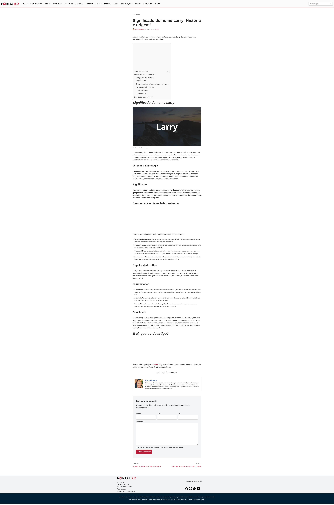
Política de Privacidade (124, 487)
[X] (198, 489)
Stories (157, 4)
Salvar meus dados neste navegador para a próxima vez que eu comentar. (160, 447)
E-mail (159, 413)
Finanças (89, 4)
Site (179, 413)
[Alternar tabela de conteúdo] (167, 71)
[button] (50, 3)
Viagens (138, 4)
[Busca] (331, 4)
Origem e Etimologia (145, 77)
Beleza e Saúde (36, 4)
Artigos (25, 4)
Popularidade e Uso (145, 87)
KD (133, 14)
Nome (138, 413)
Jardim (115, 4)
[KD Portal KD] (10, 4)
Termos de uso (121, 489)
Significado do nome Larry (145, 74)
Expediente (120, 482)
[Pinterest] (194, 489)
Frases (99, 4)
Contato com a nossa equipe (126, 491)
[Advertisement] (151, 57)
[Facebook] (186, 489)
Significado (141, 81)
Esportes (79, 4)
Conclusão (141, 94)
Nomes (138, 14)
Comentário (140, 422)
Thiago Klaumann (140, 29)
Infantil (107, 4)
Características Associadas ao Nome (152, 84)
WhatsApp (148, 4)
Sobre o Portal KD (123, 484)
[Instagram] (190, 489)
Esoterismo (68, 4)
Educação (57, 4)
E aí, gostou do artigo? (143, 97)
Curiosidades (142, 90)
